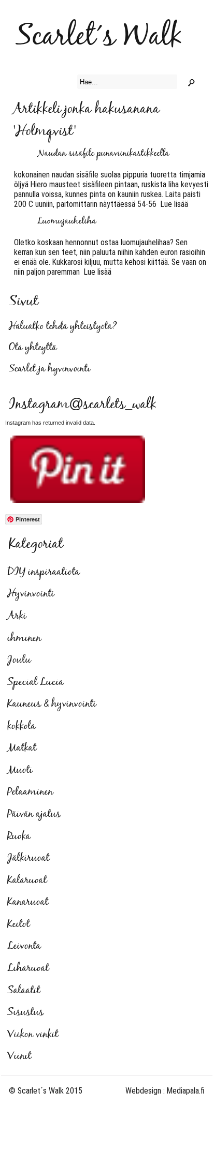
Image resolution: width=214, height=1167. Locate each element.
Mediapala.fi (186, 1091)
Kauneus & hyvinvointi (51, 704)
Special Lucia (35, 682)
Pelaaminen (30, 792)
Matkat (21, 748)
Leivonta (24, 946)
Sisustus (25, 1012)
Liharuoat (28, 968)
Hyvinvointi (30, 594)
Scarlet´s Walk (99, 37)
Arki (16, 616)
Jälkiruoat (28, 858)
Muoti (20, 770)
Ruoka (19, 836)
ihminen (24, 638)
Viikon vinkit (32, 1034)
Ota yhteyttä (32, 348)
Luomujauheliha (66, 221)
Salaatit (23, 990)
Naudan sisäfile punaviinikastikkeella (103, 153)
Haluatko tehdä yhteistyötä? (63, 327)
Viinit (19, 1056)
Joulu (19, 660)
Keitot (18, 924)
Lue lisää (172, 204)
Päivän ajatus (34, 814)
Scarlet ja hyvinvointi (49, 369)
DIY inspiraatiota (43, 572)
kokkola (21, 726)
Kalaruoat (27, 880)
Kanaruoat (27, 902)
